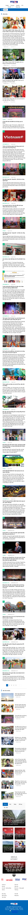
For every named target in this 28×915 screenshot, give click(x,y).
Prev (14, 874)
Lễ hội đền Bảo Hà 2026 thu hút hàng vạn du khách (13, 122)
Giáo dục (16, 886)
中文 (22, 5)
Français (12, 5)
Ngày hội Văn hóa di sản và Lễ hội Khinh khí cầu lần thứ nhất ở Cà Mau (13, 617)
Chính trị (3, 884)
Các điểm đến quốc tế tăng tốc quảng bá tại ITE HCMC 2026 (13, 644)
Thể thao (16, 889)
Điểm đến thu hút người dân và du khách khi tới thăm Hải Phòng (13, 673)
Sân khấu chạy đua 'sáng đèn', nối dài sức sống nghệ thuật (13, 180)
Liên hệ (21, 909)
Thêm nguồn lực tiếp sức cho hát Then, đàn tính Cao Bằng (13, 385)
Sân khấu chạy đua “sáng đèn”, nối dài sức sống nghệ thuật (14, 233)
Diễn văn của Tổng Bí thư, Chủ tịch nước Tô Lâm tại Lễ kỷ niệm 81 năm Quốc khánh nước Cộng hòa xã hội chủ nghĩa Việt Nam (14, 559)
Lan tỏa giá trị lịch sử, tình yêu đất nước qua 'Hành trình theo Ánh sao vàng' (13, 206)
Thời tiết (16, 893)
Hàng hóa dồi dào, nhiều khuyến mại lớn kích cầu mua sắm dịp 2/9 (20, 772)
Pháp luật (16, 895)
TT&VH (4, 119)
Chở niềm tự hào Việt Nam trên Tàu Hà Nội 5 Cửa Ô (14, 259)
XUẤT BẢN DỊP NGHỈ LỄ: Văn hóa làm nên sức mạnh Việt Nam (13, 471)
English (7, 5)
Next (14, 876)
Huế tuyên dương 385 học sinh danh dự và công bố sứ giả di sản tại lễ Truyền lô (14, 352)
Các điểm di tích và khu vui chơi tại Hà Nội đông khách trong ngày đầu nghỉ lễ (20, 728)
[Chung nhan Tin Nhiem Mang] (14, 911)
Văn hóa (16, 884)
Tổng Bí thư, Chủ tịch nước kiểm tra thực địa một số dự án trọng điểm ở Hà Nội (21, 782)
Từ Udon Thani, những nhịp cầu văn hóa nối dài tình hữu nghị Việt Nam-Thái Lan (14, 99)
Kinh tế (3, 886)
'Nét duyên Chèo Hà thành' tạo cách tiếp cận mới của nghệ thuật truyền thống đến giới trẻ (14, 319)
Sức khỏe (4, 897)
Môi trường (4, 895)
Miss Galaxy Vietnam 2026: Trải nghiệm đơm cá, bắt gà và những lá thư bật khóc (13, 62)
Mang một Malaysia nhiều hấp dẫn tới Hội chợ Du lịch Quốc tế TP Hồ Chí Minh (13, 81)
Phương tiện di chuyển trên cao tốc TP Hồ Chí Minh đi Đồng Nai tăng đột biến (20, 750)
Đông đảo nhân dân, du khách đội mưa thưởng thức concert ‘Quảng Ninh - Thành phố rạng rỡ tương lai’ (13, 586)
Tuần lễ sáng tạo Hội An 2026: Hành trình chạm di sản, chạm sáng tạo (14, 501)
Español (17, 5)
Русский (9, 6)
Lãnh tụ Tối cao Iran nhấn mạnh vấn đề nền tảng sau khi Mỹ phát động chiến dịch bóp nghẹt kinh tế (21, 761)
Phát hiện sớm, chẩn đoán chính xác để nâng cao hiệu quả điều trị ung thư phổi (21, 739)
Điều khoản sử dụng (14, 909)
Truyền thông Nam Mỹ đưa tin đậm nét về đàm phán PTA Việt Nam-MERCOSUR (13, 287)
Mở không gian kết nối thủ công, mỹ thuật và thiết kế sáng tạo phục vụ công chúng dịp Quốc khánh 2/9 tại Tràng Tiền (14, 446)
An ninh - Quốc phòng (6, 888)
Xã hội (3, 889)
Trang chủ (7, 909)
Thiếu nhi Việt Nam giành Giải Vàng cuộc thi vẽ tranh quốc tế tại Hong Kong (13, 147)
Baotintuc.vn (13, 46)
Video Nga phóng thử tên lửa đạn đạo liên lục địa (20, 694)
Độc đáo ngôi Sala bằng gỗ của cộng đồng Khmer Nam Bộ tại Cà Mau (14, 412)
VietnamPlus (13, 65)
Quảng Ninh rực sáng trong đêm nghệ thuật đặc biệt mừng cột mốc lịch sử (13, 533)
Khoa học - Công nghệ (19, 888)
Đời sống (4, 893)
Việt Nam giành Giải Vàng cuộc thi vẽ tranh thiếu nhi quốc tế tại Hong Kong (20, 706)
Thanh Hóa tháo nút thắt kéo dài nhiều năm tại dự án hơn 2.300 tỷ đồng (21, 793)
